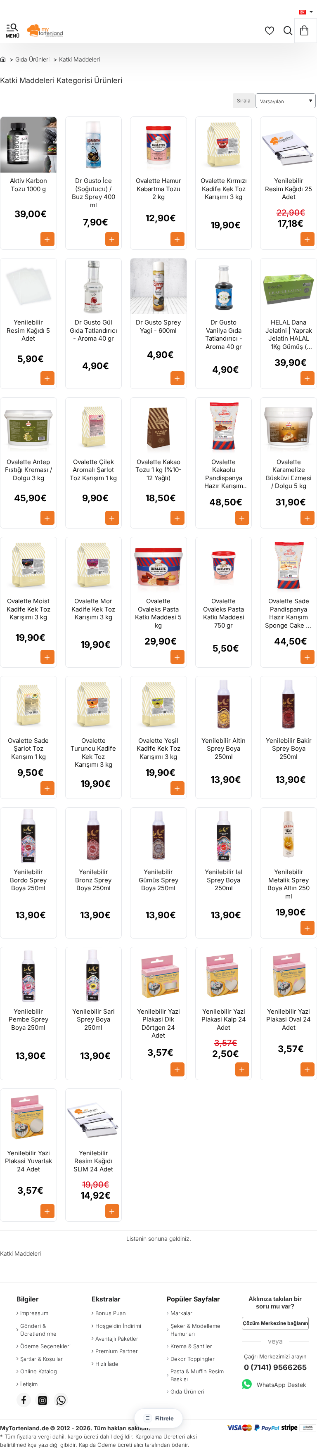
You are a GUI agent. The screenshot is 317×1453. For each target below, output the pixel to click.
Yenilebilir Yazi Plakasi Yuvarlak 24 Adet (28, 1161)
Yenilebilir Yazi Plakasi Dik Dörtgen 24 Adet (158, 1023)
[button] (47, 239)
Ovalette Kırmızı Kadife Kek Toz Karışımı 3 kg (224, 189)
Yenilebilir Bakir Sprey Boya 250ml (289, 749)
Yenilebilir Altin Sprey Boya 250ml (223, 749)
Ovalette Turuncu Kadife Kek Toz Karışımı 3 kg (93, 753)
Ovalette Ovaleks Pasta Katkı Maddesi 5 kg (158, 613)
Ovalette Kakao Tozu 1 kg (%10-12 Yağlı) (158, 470)
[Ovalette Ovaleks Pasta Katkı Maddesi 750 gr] (224, 565)
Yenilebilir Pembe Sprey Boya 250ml (28, 1019)
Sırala (244, 100)
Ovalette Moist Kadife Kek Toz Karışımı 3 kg (28, 609)
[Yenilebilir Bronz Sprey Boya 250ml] (94, 836)
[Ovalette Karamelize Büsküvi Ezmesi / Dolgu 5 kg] (288, 426)
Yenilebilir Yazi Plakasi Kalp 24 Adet (223, 1019)
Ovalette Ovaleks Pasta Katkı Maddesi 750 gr (223, 613)
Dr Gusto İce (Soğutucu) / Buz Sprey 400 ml (93, 193)
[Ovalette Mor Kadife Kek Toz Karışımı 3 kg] (94, 565)
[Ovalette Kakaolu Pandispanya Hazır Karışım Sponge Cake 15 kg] (224, 426)
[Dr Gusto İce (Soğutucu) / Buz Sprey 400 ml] (94, 145)
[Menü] (12, 30)
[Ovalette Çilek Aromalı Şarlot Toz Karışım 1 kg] (94, 426)
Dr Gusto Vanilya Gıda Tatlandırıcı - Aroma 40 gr (223, 334)
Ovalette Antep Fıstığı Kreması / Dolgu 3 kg (28, 470)
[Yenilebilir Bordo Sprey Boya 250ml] (28, 836)
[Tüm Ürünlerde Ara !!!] (286, 30)
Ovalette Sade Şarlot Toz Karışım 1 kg (28, 749)
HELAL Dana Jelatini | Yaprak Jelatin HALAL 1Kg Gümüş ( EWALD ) (288, 334)
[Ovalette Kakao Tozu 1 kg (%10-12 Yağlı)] (158, 426)
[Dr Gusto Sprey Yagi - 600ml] (158, 286)
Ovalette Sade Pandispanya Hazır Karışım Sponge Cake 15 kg (288, 613)
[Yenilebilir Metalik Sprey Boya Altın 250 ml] (288, 836)
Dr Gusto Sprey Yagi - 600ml (158, 326)
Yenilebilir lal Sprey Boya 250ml (223, 880)
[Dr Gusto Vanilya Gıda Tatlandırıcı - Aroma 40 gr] (224, 286)
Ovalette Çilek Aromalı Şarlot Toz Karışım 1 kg (93, 470)
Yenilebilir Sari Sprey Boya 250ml (93, 1019)
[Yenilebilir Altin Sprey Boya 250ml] (224, 704)
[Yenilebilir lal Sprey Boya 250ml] (224, 836)
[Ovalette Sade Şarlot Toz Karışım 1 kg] (28, 704)
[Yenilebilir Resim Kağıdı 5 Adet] (28, 286)
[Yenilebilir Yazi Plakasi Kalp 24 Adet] (224, 975)
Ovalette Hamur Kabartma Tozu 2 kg (158, 189)
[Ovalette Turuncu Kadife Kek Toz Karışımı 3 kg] (94, 704)
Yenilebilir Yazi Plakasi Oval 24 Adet (288, 1019)
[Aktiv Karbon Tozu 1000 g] (28, 145)
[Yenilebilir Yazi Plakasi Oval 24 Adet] (288, 975)
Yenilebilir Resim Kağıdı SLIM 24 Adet (93, 1161)
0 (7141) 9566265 (275, 1367)
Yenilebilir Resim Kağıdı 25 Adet (288, 189)
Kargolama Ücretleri (160, 1436)
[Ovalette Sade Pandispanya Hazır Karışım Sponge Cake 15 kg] (288, 565)
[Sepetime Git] (305, 30)
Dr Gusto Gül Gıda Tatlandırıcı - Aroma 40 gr (93, 330)
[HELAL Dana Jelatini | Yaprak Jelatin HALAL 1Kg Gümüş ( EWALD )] (288, 286)
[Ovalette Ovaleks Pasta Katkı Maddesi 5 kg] (158, 565)
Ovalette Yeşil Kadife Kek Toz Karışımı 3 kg (158, 749)
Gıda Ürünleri (32, 59)
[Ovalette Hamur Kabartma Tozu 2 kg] (158, 145)
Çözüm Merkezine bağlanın (275, 1323)
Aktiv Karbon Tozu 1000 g (28, 185)
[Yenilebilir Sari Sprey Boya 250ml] (94, 975)
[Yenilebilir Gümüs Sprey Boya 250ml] (158, 836)
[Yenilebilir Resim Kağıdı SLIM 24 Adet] (94, 1117)
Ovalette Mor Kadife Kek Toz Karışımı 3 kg (93, 609)
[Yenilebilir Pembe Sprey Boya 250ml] (28, 975)
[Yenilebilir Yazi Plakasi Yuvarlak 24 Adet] (28, 1117)
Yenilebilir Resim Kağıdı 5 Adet (28, 330)
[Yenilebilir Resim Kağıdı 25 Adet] (288, 145)
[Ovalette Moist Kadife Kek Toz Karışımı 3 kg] (28, 565)
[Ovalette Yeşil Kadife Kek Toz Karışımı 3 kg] (158, 704)
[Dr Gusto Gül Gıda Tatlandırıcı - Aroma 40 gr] (94, 286)
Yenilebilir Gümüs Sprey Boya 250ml (158, 880)
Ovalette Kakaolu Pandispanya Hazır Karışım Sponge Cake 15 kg (223, 474)
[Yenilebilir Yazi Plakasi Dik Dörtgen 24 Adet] (158, 975)
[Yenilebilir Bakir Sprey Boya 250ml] (288, 704)
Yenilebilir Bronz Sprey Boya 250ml (93, 880)
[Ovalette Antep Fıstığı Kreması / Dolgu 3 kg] (28, 426)
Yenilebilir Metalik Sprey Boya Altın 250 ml (288, 884)
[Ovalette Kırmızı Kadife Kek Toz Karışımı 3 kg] (224, 145)
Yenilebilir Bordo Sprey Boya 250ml (28, 880)
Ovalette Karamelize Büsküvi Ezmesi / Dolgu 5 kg (289, 474)
